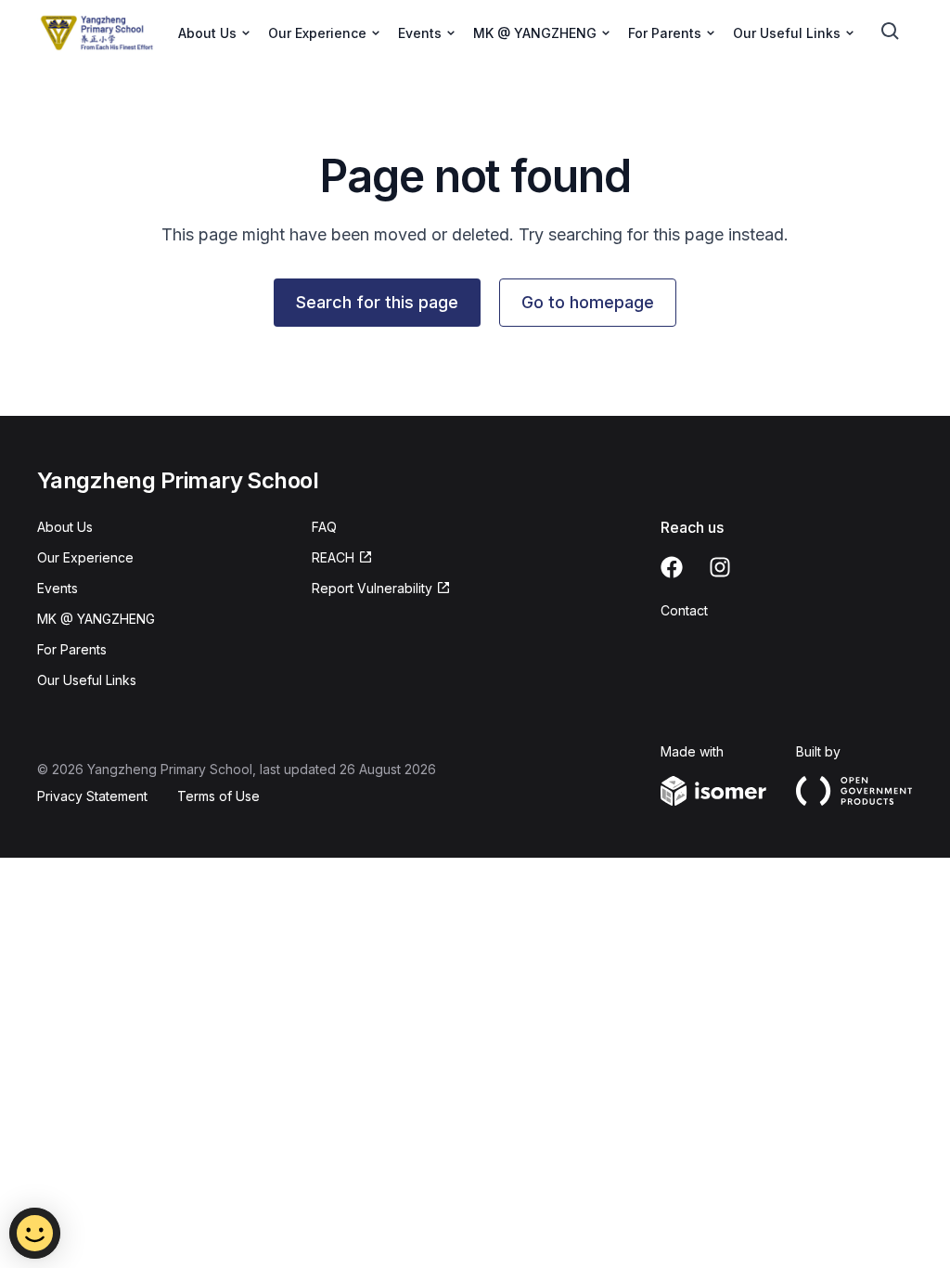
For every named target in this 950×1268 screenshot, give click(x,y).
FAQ (324, 527)
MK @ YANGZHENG (96, 619)
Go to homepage (587, 302)
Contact (684, 610)
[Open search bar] (890, 31)
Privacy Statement (92, 796)
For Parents (72, 649)
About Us (65, 527)
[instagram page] (720, 567)
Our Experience (85, 557)
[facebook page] (672, 567)
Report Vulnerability (372, 588)
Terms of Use (218, 796)
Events (57, 588)
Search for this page (377, 302)
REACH (333, 557)
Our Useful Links (86, 680)
